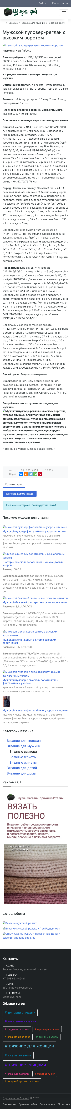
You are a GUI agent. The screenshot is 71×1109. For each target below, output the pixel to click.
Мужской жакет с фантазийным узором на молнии (35, 710)
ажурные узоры (48, 1036)
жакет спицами (45, 1073)
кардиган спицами (18, 1029)
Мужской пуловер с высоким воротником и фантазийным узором (30, 681)
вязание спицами (27, 1064)
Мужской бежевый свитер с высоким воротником (35, 602)
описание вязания (21, 1021)
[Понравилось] (6, 470)
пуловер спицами (21, 1012)
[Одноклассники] (26, 474)
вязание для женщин (31, 1045)
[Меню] (63, 13)
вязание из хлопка (18, 1036)
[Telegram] (30, 474)
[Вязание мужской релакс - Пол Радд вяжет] (31, 929)
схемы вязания (19, 1055)
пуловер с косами (48, 1029)
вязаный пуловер (18, 1073)
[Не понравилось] (14, 470)
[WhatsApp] (35, 474)
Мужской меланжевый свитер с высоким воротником (29, 641)
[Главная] (4, 22)
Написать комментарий (19, 493)
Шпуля (12, 474)
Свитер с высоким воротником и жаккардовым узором (33, 563)
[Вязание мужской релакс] (20, 923)
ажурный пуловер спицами (23, 1081)
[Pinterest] (40, 474)
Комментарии (14, 484)
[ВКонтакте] (21, 474)
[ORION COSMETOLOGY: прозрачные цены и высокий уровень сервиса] (35, 936)
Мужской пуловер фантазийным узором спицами (35, 531)
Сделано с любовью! (16, 1098)
